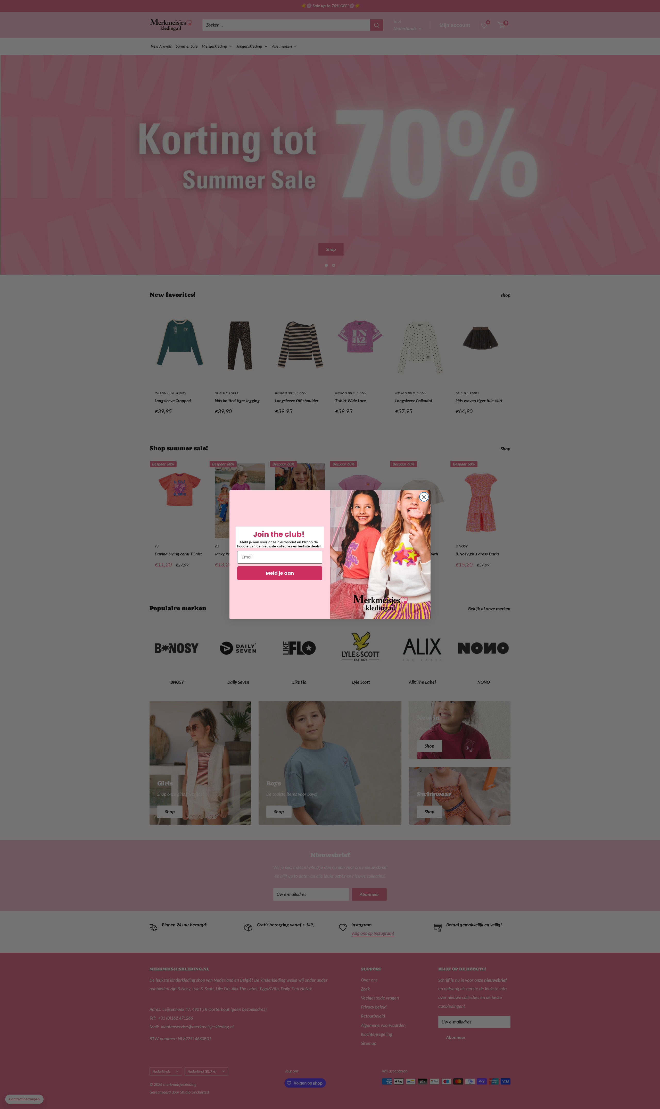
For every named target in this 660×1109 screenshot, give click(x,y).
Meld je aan (280, 573)
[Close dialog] (423, 496)
